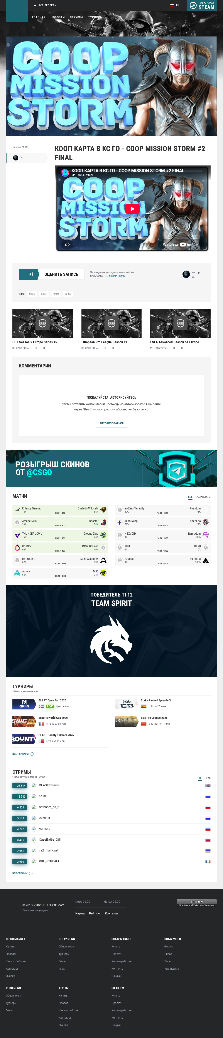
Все (190, 496)
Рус (208, 778)
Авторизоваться (111, 423)
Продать (11, 954)
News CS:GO (82, 901)
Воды (167, 961)
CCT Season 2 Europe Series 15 (34, 342)
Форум (168, 946)
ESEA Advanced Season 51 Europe (174, 342)
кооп (44, 294)
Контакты (111, 913)
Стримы (76, 17)
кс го (56, 294)
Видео (168, 954)
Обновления (66, 946)
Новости (58, 17)
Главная (39, 17)
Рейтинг (95, 913)
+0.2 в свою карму (114, 276)
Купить (10, 946)
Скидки (10, 976)
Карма (80, 913)
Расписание (171, 969)
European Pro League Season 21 (104, 342)
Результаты (203, 496)
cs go (68, 294)
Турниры (95, 17)
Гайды (62, 961)
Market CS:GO (112, 901)
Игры (62, 969)
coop (32, 294)
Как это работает (16, 961)
